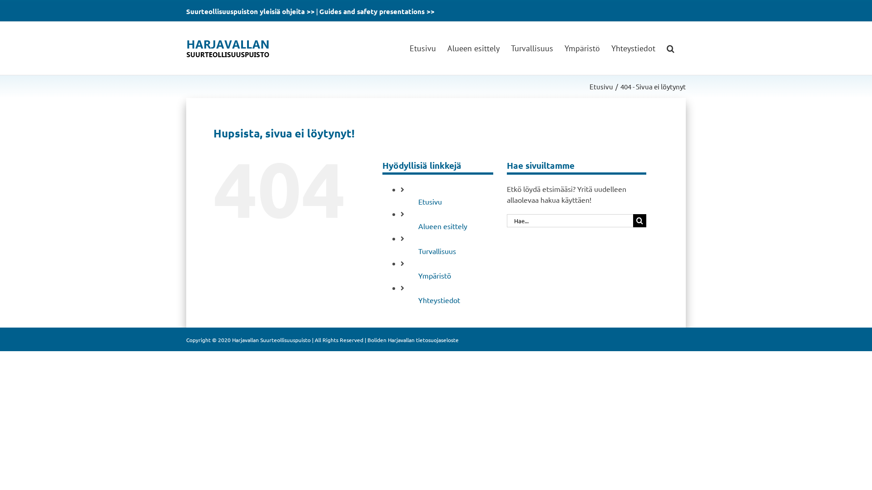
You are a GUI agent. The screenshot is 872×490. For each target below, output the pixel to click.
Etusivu (430, 201)
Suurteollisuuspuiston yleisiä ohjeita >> (250, 11)
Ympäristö (434, 275)
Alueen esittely (442, 225)
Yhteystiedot (439, 299)
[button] (670, 48)
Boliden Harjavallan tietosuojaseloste (413, 339)
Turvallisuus (437, 250)
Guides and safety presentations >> (377, 11)
